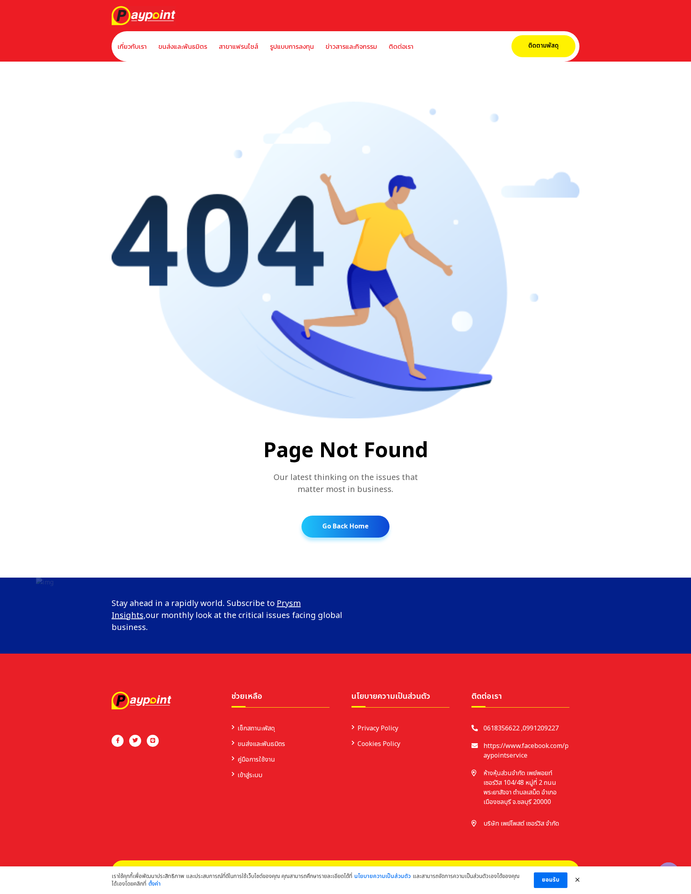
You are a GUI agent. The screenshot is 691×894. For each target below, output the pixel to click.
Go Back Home (345, 526)
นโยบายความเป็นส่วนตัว (382, 876)
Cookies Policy (378, 744)
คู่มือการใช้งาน (256, 759)
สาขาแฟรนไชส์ (238, 46)
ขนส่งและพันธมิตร (182, 46)
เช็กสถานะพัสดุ (256, 728)
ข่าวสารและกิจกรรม (351, 46)
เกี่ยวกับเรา (132, 46)
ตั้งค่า (154, 884)
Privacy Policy (377, 728)
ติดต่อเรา (401, 46)
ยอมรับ (550, 880)
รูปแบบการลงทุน (292, 46)
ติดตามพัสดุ (543, 45)
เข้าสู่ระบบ (250, 775)
